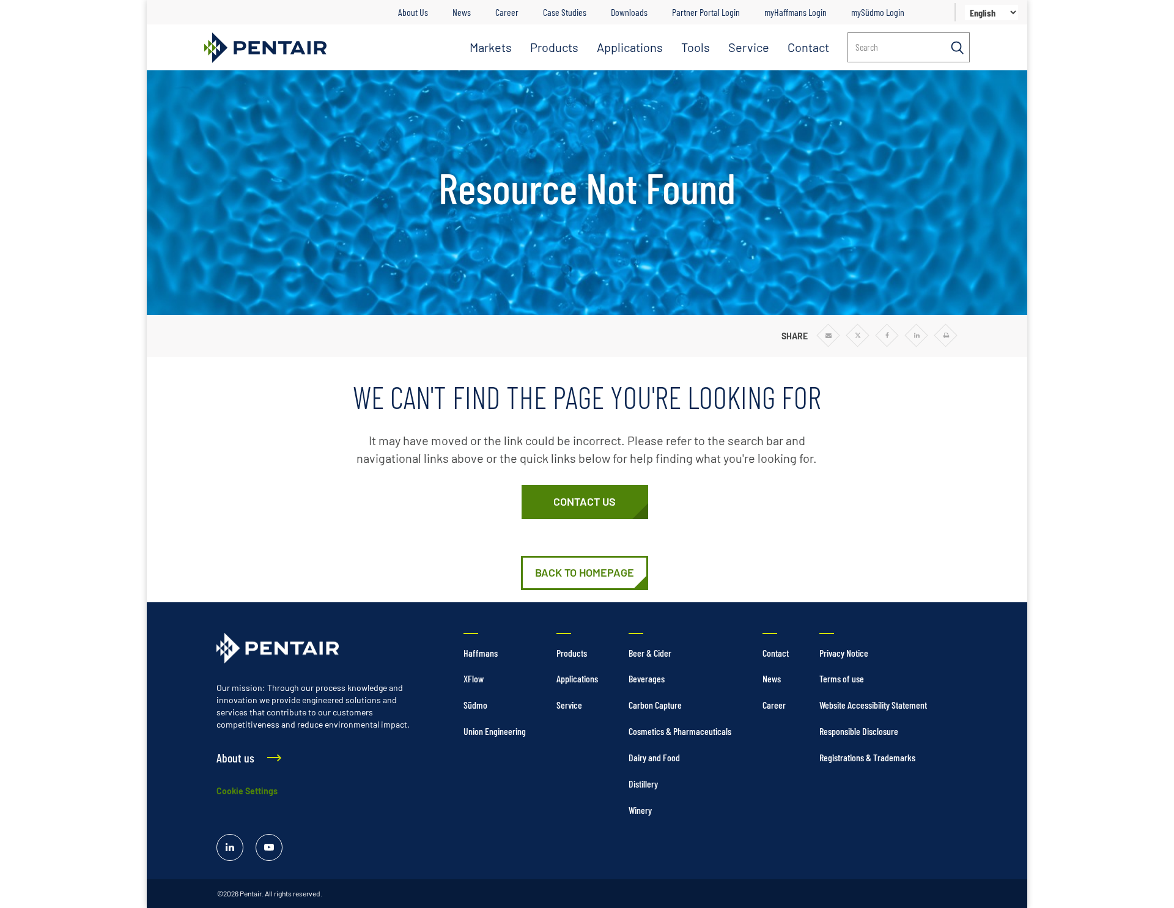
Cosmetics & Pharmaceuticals (680, 731)
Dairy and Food (654, 757)
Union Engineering (494, 731)
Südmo (475, 705)
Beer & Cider (650, 653)
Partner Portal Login (706, 12)
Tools (695, 47)
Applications (630, 47)
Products (554, 47)
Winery (640, 810)
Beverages (647, 678)
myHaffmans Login (795, 12)
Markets (491, 47)
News (461, 12)
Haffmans (480, 653)
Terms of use (841, 678)
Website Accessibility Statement (873, 705)
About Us (413, 12)
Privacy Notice (843, 653)
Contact (808, 47)
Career (507, 12)
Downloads (629, 12)
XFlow (473, 678)
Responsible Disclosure (858, 731)
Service (748, 47)
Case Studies (564, 12)
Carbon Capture (655, 705)
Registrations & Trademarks (867, 757)
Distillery (643, 783)
